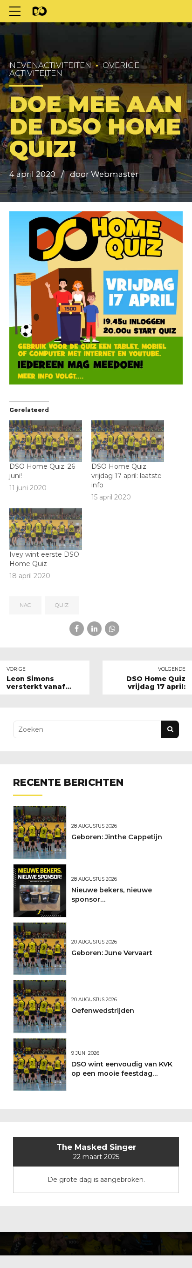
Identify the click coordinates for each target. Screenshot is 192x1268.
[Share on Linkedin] (94, 628)
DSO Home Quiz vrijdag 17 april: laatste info (126, 475)
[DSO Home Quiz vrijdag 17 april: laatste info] (127, 441)
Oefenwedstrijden (102, 1010)
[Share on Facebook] (76, 628)
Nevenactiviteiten (50, 65)
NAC (25, 605)
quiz (62, 605)
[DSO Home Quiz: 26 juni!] (45, 441)
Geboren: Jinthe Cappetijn (116, 837)
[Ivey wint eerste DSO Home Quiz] (45, 529)
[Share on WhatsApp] (112, 628)
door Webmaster (104, 174)
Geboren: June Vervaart (111, 953)
